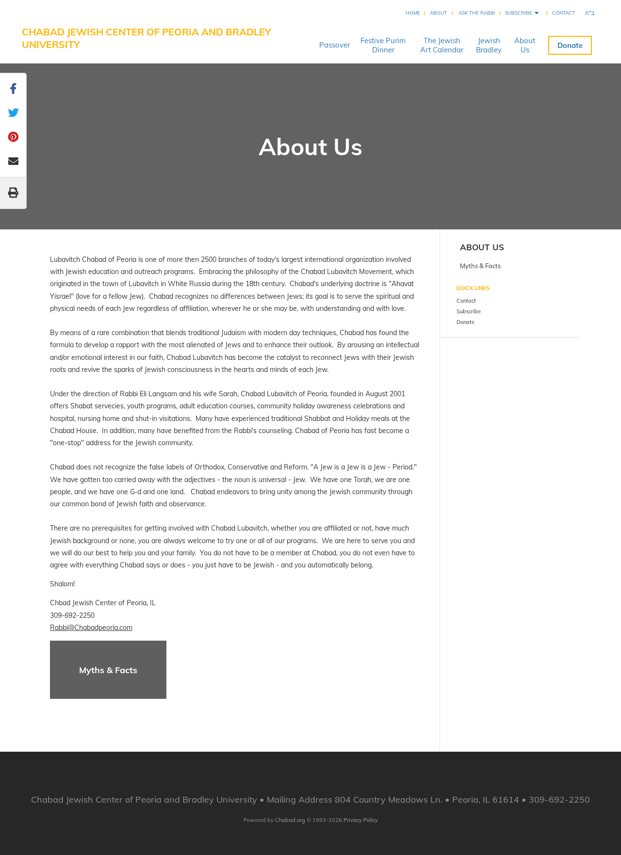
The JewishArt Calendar (441, 45)
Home (413, 13)
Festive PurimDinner (383, 45)
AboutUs (524, 45)
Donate (570, 45)
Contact (563, 13)
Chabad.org (290, 820)
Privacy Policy (360, 820)
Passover (334, 44)
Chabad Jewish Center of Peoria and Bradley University (146, 38)
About (438, 13)
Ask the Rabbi (476, 13)
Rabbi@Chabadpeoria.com (91, 627)
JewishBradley (489, 45)
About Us (482, 247)
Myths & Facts (108, 670)
